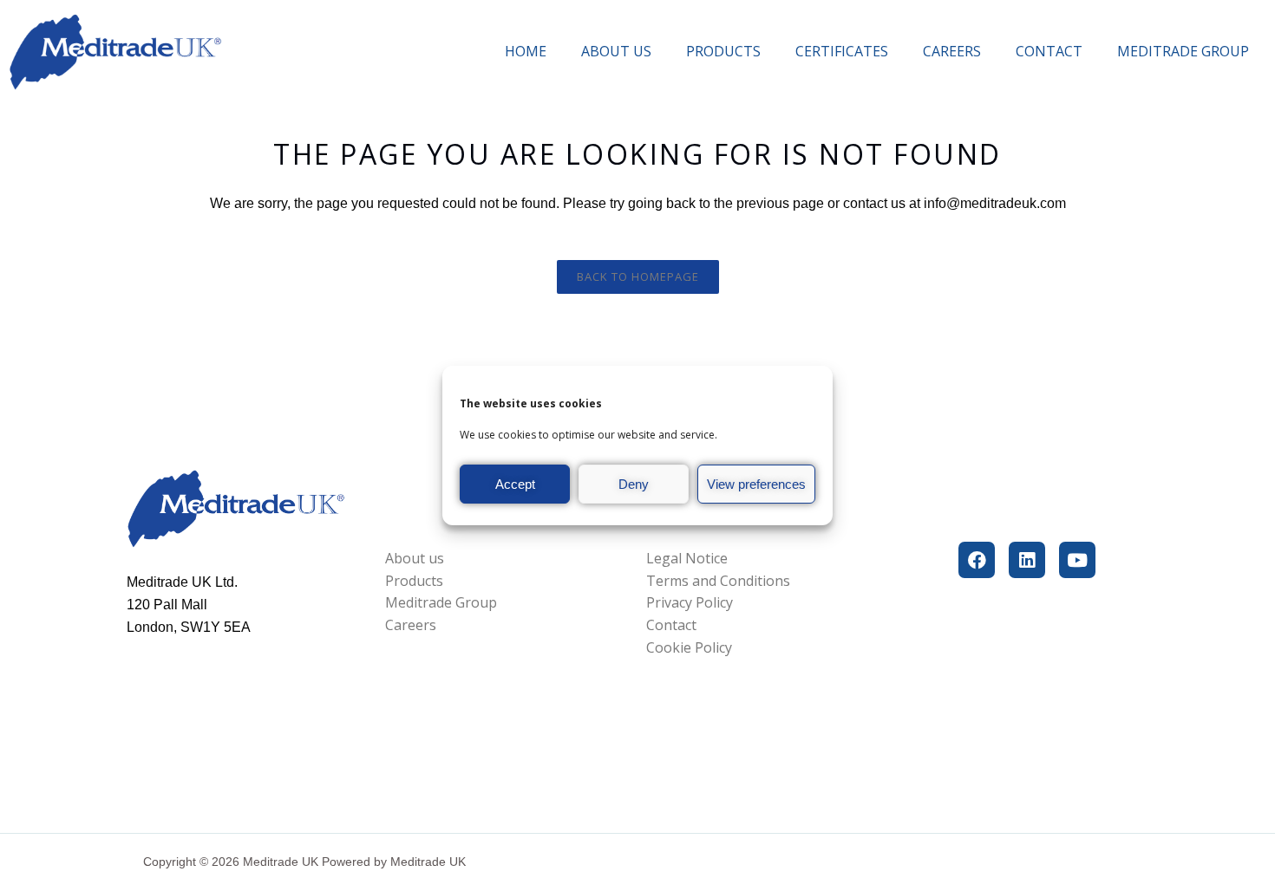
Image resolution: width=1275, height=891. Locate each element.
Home (525, 51)
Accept (515, 484)
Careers (952, 51)
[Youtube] (1077, 560)
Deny (633, 484)
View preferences (756, 484)
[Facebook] (976, 560)
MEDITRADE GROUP (1183, 51)
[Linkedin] (1027, 560)
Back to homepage (638, 276)
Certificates (841, 51)
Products (723, 51)
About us (616, 51)
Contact (1049, 51)
